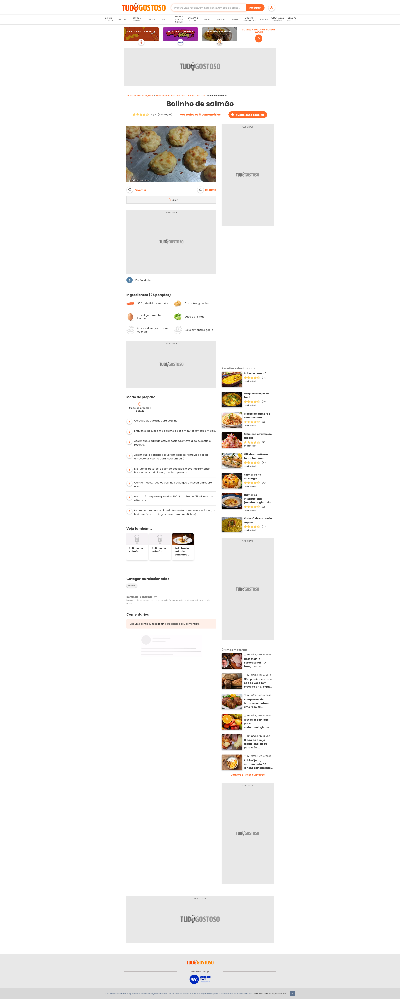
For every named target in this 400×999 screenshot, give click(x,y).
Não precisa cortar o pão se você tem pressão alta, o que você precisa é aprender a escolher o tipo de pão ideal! (258, 683)
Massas (221, 19)
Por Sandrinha (143, 280)
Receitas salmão (196, 95)
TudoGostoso (133, 95)
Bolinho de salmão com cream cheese (182, 551)
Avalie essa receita (249, 115)
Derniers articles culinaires (248, 774)
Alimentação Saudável (277, 19)
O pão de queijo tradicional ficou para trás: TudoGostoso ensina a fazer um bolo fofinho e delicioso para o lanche (258, 744)
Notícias (123, 19)
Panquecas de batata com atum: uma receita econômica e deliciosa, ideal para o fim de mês (258, 703)
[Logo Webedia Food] (200, 979)
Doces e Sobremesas (249, 19)
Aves (164, 19)
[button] (206, 190)
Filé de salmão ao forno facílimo (256, 456)
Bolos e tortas (137, 19)
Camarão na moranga (252, 476)
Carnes (151, 19)
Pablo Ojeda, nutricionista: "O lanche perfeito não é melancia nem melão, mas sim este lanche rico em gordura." (258, 764)
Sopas (207, 19)
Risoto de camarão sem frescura (257, 415)
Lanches (263, 19)
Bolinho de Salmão (136, 550)
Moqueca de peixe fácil (256, 395)
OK (292, 993)
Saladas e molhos (193, 19)
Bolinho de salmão (159, 550)
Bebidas (235, 19)
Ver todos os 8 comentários (200, 114)
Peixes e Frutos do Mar (179, 19)
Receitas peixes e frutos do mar (171, 95)
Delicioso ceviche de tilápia (258, 436)
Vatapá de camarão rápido (258, 520)
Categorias (147, 95)
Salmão (131, 586)
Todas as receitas (291, 19)
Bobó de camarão (256, 373)
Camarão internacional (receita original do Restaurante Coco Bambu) (257, 498)
